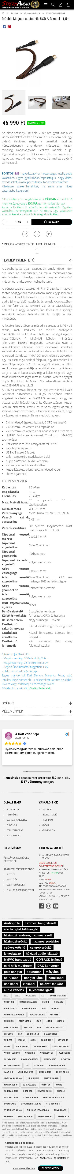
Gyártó (8, 703)
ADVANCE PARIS (37, 1015)
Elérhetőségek (16, 885)
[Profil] (61, 4)
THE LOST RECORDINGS (38, 1110)
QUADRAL (27, 1091)
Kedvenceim (48, 830)
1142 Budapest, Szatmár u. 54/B (55, 856)
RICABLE (61, 1091)
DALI (6, 996)
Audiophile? (13, 835)
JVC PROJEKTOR (25, 1072)
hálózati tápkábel (52, 984)
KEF (43, 996)
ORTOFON (8, 1034)
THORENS (8, 1116)
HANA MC (8, 1072)
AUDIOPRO (30, 1053)
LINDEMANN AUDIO (13, 1078)
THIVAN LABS (60, 1110)
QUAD (33, 1040)
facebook (41, 906)
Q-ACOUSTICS (50, 1034)
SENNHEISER (33, 1034)
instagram (48, 906)
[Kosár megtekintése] (68, 4)
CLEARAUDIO (10, 1059)
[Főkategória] (3, 13)
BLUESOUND (64, 1053)
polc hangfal (13, 971)
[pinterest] (9, 26)
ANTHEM (54, 1015)
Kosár (45, 825)
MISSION (28, 1027)
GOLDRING (39, 1065)
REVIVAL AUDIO (44, 1091)
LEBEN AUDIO (62, 1072)
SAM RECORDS (11, 1097)
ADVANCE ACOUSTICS (14, 1015)
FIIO (27, 1065)
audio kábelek (14, 990)
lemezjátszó (12, 953)
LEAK (38, 1021)
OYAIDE (58, 1085)
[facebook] (4, 26)
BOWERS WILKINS (58, 996)
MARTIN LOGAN (11, 1027)
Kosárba (53, 221)
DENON (45, 1002)
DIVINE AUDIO (50, 1059)
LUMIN (49, 1021)
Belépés (46, 809)
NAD (44, 1008)
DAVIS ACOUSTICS (30, 1059)
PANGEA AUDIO (11, 1091)
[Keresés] (53, 4)
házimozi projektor (45, 941)
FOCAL (16, 996)
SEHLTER (8, 1040)
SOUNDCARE (10, 1104)
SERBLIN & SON (30, 1097)
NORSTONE (9, 1002)
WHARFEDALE (10, 1008)
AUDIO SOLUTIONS (61, 1046)
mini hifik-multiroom (18, 965)
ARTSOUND (63, 1040)
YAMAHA (55, 1008)
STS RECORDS (53, 1104)
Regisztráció (49, 815)
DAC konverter (48, 965)
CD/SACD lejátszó (49, 959)
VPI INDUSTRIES (45, 1116)
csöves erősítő (14, 947)
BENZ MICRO (25, 1021)
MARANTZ (58, 1002)
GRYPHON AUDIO (57, 1065)
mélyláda (52, 971)
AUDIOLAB (9, 1021)
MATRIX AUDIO (10, 1085)
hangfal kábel (33, 978)
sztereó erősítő (41, 947)
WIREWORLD (63, 1116)
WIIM (39, 1027)
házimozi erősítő (16, 941)
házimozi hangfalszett (40, 923)
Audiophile (12, 923)
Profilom (47, 820)
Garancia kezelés (17, 820)
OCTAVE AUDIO (29, 1085)
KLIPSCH (61, 1021)
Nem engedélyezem (24, 1168)
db (19, 222)
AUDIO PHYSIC (40, 1046)
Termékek (12, 815)
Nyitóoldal (13, 809)
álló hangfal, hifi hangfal (21, 929)
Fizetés (11, 874)
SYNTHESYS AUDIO (13, 1110)
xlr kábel (29, 984)
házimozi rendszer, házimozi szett (28, 935)
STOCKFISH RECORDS (31, 1104)
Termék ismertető (18, 260)
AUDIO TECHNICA (12, 1053)
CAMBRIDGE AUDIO (28, 1002)
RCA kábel (11, 978)
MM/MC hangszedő (17, 959)
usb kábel (11, 984)
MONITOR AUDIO (29, 1008)
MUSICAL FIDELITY (55, 1027)
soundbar (34, 971)
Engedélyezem (51, 1168)
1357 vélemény (32, 782)
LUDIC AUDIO (33, 1078)
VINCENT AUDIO (25, 1116)
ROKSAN (21, 1040)
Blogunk (12, 825)
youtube (55, 906)
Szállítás (12, 880)
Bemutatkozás (15, 830)
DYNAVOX (65, 1059)
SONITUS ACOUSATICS (53, 1097)
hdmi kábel (56, 978)
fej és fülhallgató (41, 990)
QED (20, 1034)
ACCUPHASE (47, 1040)
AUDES (7, 1046)
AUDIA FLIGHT (22, 1046)
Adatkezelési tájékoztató (19, 869)
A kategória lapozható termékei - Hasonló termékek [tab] (28, 244)
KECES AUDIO (45, 1072)
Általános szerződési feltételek (16, 859)
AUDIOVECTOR (46, 1053)
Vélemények (12, 711)
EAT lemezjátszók (12, 1065)
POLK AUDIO (30, 996)
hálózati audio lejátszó (42, 953)
